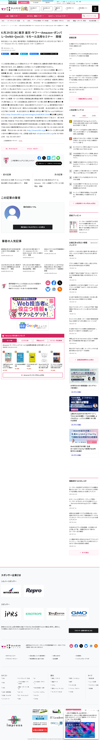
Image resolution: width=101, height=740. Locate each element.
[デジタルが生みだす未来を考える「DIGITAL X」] (56, 724)
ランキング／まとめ (57, 692)
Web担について (70, 9)
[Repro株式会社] (34, 591)
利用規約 (78, 656)
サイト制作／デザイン (58, 21)
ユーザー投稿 (13, 25)
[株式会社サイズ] (56, 614)
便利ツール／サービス (58, 688)
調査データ (55, 681)
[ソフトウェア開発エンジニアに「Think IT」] (56, 712)
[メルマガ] (48, 282)
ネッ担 (22, 288)
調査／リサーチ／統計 (79, 21)
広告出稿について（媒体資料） (37, 656)
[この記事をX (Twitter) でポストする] (44, 158)
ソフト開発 (62, 1)
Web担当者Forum (10, 9)
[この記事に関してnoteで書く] (53, 158)
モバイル (36, 695)
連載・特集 (57, 8)
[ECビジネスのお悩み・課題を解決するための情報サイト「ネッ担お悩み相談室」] (40, 731)
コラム (53, 685)
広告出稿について (83, 9)
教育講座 (69, 3)
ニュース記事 (92, 681)
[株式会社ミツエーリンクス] (11, 591)
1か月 (94, 116)
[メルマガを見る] (71, 646)
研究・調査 (78, 1)
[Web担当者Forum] (10, 647)
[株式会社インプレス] (14, 721)
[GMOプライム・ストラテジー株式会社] (79, 614)
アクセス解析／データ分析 (41, 21)
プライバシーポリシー (12, 658)
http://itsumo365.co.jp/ (36, 130)
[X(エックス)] (59, 282)
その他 (36, 699)
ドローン (64, 3)
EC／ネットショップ (23, 695)
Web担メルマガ (46, 8)
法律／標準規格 (6, 692)
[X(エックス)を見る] (81, 646)
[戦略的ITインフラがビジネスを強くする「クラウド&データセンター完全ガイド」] (40, 712)
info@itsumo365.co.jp (45, 133)
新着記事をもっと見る (85, 99)
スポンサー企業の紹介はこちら (83, 630)
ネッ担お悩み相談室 (31, 288)
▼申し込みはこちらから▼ (73, 721)
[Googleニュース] (53, 289)
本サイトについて (10, 656)
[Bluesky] (86, 646)
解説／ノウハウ (56, 678)
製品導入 (48, 2)
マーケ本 (9, 340)
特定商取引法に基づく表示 (37, 658)
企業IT (58, 1)
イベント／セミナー (75, 688)
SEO (3, 21)
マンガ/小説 (73, 685)
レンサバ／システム (39, 692)
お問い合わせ (56, 656)
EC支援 (73, 3)
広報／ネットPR (6, 695)
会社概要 (55, 658)
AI (23, 21)
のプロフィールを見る (33, 227)
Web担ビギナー (33, 8)
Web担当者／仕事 (39, 688)
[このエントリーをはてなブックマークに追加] (48, 158)
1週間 (84, 116)
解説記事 (91, 678)
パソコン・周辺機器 (56, 340)
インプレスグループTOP (82, 658)
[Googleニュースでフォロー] (91, 646)
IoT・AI (67, 1)
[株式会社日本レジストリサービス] (11, 614)
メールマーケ (5, 699)
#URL (20, 141)
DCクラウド (72, 1)
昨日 (73, 116)
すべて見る (85, 553)
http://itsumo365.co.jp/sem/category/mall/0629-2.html (28, 114)
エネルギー (59, 3)
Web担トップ (4, 25)
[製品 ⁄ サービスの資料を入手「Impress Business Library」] (40, 724)
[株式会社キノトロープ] (34, 614)
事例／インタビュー (75, 678)
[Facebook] (53, 282)
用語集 (91, 688)
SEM (19, 699)
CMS (68, 21)
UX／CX (20, 692)
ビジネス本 (25, 340)
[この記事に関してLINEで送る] (58, 158)
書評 (71, 681)
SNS (29, 21)
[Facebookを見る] (76, 646)
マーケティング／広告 (13, 21)
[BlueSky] (48, 289)
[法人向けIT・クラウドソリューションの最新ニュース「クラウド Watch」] (40, 718)
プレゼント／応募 (93, 685)
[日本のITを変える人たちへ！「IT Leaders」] (56, 718)
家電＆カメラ (40, 340)
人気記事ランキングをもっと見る (85, 203)
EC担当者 (35, 2)
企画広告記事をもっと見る (85, 360)
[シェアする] (39, 158)
